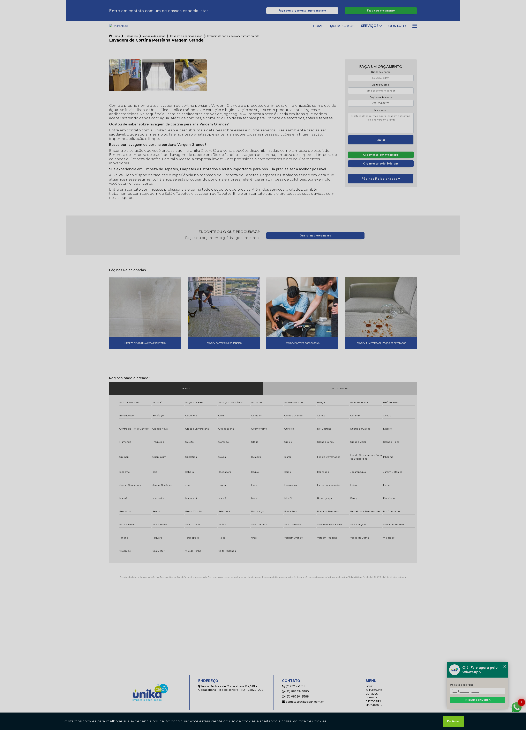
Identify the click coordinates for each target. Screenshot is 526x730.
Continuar (453, 721)
